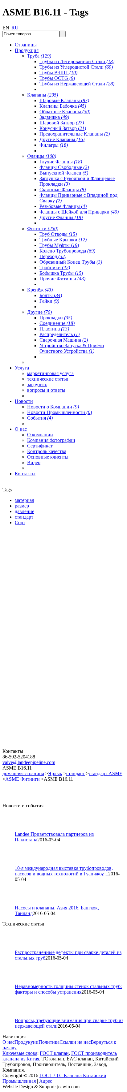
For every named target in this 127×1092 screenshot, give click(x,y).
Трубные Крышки (63, 239)
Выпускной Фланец (63, 172)
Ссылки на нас (75, 1042)
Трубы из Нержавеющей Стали (76, 83)
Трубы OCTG (57, 78)
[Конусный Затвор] (39, 746)
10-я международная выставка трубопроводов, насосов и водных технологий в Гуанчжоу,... (64, 870)
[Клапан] (39, 601)
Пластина (54, 328)
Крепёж (40, 289)
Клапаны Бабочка (62, 106)
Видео (33, 462)
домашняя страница (23, 773)
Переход (52, 256)
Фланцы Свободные (64, 167)
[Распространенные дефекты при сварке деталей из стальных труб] (11, 948)
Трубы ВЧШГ (58, 72)
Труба (39, 55)
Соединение (57, 323)
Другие (39, 312)
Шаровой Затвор (61, 122)
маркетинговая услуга (50, 373)
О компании (40, 434)
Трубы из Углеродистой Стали (76, 67)
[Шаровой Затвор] (39, 674)
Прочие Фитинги (62, 278)
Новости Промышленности (59, 412)
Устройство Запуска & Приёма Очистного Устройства (71, 348)
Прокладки (55, 317)
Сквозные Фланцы (62, 189)
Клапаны (42, 94)
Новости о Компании (53, 406)
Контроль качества (46, 451)
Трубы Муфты (59, 245)
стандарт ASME (105, 773)
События (40, 418)
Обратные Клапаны (64, 111)
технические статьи (47, 379)
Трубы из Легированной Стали (76, 61)
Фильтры (53, 145)
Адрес (45, 1081)
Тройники (54, 267)
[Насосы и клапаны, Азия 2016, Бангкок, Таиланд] (11, 903)
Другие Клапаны (61, 139)
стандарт (75, 773)
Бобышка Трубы (61, 273)
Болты (50, 295)
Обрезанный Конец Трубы (70, 262)
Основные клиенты (47, 457)
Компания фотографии (51, 440)
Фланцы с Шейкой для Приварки (79, 211)
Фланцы (41, 156)
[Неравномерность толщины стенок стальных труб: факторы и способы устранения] (11, 982)
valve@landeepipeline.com (28, 762)
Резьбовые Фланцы (63, 206)
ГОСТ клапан (54, 1053)
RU (14, 27)
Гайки (49, 301)
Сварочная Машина (63, 340)
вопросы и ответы (46, 390)
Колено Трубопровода (67, 250)
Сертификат (40, 445)
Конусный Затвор (62, 128)
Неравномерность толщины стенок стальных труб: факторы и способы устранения (68, 989)
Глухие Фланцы (60, 161)
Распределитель (59, 334)
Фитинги (42, 228)
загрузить (37, 384)
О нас (8, 1042)
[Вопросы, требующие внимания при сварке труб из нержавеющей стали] (11, 1016)
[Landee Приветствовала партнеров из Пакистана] (11, 829)
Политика (49, 1042)
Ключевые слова (19, 1053)
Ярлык (55, 773)
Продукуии (26, 1042)
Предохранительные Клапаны (74, 133)
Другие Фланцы (61, 217)
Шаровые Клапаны (64, 100)
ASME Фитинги (22, 779)
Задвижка (54, 117)
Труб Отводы (58, 234)
